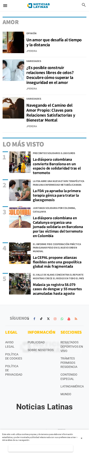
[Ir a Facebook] (34, 318)
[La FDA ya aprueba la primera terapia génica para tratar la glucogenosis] (20, 190)
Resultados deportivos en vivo (71, 346)
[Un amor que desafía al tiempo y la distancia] (13, 42)
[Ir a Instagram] (55, 318)
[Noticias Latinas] (38, 5)
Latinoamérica (72, 386)
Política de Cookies (13, 356)
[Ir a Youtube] (68, 318)
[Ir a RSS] (75, 318)
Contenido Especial (68, 377)
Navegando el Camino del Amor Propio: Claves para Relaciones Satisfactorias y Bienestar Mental (50, 112)
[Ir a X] (48, 318)
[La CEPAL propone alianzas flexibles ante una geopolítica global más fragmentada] (20, 253)
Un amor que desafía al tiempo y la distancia (54, 42)
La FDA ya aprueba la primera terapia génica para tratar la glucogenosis (57, 195)
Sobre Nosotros (41, 350)
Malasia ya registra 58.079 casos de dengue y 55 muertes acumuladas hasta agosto (57, 289)
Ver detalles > (40, 448)
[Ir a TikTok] (41, 318)
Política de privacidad (13, 370)
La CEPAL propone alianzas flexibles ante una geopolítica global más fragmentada (57, 262)
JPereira (31, 51)
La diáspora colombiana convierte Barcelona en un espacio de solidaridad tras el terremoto (57, 166)
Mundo (65, 394)
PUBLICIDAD (36, 342)
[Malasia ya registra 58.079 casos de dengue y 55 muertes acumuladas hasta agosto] (20, 284)
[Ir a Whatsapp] (62, 318)
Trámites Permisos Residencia (68, 363)
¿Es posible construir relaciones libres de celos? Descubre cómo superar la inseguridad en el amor (50, 75)
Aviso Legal (9, 344)
